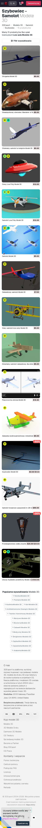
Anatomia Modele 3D (21, 650)
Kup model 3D (11, 719)
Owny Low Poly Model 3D (12, 184)
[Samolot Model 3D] (21, 239)
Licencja (7, 772)
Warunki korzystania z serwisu (16, 783)
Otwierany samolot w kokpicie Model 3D (17, 148)
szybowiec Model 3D (10, 472)
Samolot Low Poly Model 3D (12, 220)
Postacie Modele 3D (22, 600)
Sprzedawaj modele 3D (13, 739)
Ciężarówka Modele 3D (21, 646)
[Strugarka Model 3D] (21, 60)
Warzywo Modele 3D (21, 618)
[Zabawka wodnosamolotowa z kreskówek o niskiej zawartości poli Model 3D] (21, 419)
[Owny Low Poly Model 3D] (21, 167)
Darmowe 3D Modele (13, 731)
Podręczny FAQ (10, 768)
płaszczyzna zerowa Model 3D (14, 400)
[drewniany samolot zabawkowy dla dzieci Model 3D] (21, 347)
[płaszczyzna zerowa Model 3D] (21, 383)
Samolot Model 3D (9, 256)
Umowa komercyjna (12, 776)
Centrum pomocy (11, 764)
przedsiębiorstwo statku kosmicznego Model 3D (20, 544)
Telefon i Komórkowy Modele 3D (22, 614)
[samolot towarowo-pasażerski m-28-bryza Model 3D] (21, 491)
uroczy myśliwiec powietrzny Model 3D (17, 580)
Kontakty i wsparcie (14, 756)
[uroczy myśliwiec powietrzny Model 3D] (21, 563)
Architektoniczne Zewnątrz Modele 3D (21, 609)
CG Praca (8, 751)
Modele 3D (8, 724)
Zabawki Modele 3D (22, 627)
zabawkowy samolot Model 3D (14, 292)
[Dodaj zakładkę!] (37, 71)
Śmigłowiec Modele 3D (21, 637)
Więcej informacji (10, 819)
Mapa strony (30, 805)
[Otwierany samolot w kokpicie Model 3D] (21, 131)
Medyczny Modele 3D (21, 632)
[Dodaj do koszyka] (32, 71)
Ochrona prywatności (12, 779)
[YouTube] (34, 818)
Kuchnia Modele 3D (14, 604)
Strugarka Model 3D (9, 76)
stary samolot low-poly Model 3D (15, 328)
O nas (7, 665)
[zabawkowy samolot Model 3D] (21, 275)
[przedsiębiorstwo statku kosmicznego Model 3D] (21, 527)
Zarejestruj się (33, 3)
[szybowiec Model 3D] (21, 455)
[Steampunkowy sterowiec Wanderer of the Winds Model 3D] (21, 95)
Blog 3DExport (10, 747)
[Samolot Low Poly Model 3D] (21, 203)
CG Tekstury (9, 735)
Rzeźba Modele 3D (21, 596)
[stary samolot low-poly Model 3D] (21, 311)
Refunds (7, 787)
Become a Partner (11, 743)
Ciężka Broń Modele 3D (21, 641)
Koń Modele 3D (31, 604)
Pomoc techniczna (11, 760)
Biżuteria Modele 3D (21, 623)
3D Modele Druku (11, 728)
